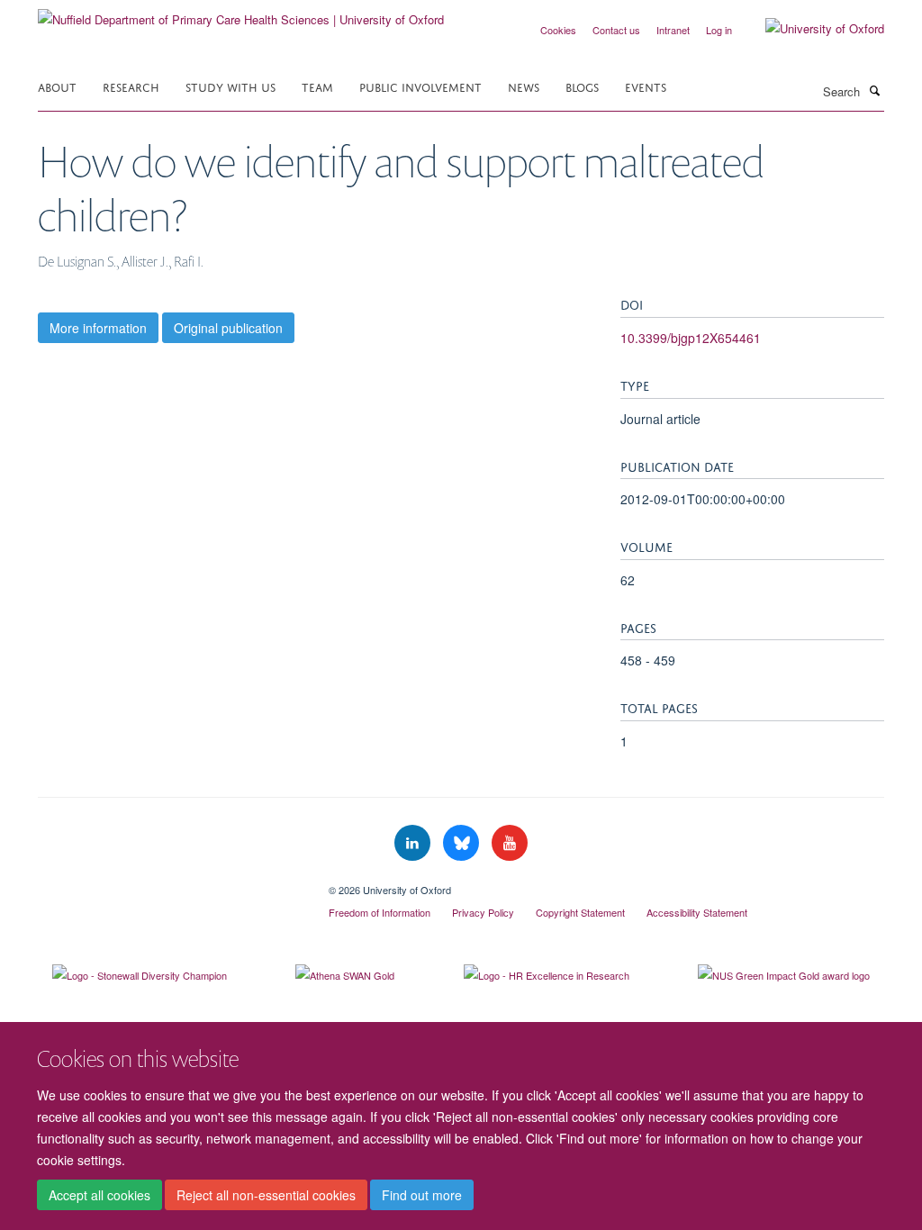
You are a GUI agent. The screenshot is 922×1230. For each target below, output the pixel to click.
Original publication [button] (228, 328)
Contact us (616, 30)
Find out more (422, 1195)
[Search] (874, 90)
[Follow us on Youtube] (510, 843)
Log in (719, 30)
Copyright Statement (580, 912)
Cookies (558, 30)
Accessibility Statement (696, 912)
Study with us (230, 86)
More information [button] (98, 328)
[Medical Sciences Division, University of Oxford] (170, 883)
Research (131, 86)
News (523, 86)
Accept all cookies (99, 1195)
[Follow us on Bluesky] (463, 843)
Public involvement (420, 86)
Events (645, 86)
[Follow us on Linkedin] (414, 843)
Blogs (582, 86)
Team (317, 86)
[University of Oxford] (811, 29)
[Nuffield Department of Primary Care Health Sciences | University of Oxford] (241, 13)
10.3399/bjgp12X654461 (690, 338)
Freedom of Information (379, 912)
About (57, 86)
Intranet (673, 30)
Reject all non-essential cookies (266, 1195)
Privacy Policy (483, 912)
